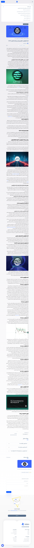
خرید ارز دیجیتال (15, 538)
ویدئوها (28, 531)
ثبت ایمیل (17, 515)
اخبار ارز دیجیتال (15, 540)
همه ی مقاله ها (8, 457)
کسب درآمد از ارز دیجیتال (26, 538)
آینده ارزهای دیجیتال (25, 24)
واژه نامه (28, 534)
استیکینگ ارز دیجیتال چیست (26, 541)
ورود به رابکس (3, 1)
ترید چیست (28, 537)
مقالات (28, 530)
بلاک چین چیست (15, 531)
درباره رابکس (15, 541)
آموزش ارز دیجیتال (15, 537)
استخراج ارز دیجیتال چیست (26, 540)
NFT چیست (15, 534)
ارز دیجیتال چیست (15, 530)
